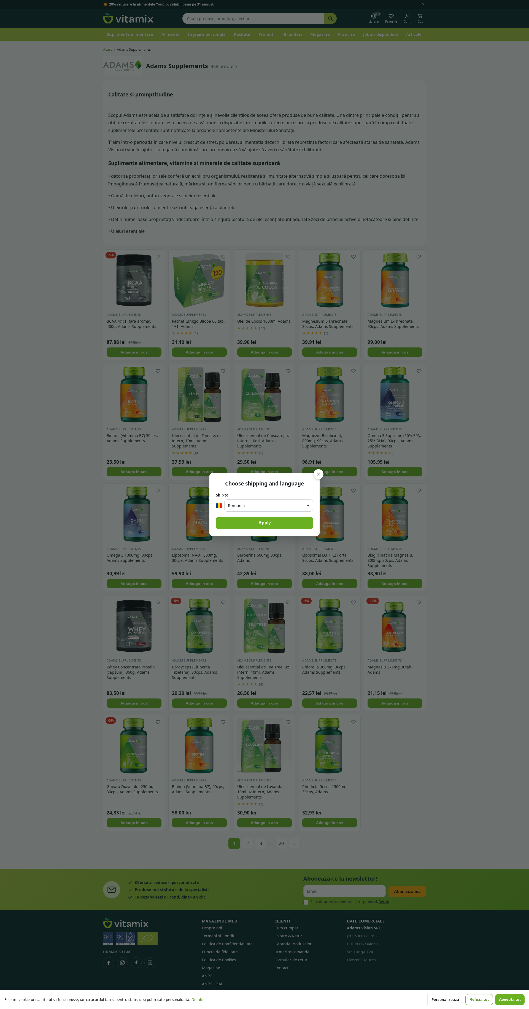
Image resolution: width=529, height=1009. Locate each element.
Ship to (222, 495)
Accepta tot (510, 999)
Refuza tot (479, 999)
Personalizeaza (445, 999)
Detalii (197, 999)
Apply (264, 522)
